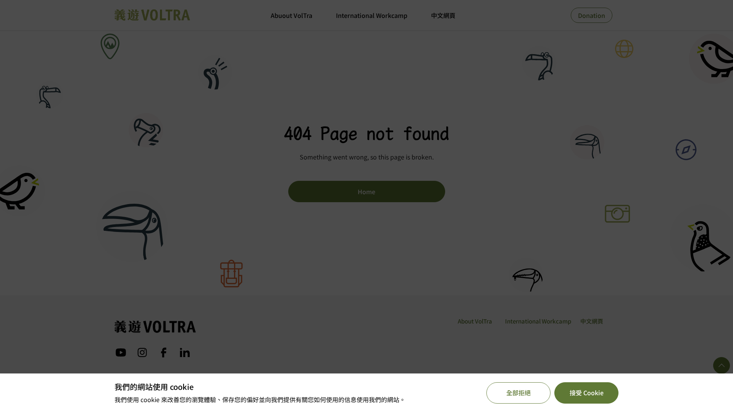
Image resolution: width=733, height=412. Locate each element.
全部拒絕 (518, 392)
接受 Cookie (587, 392)
